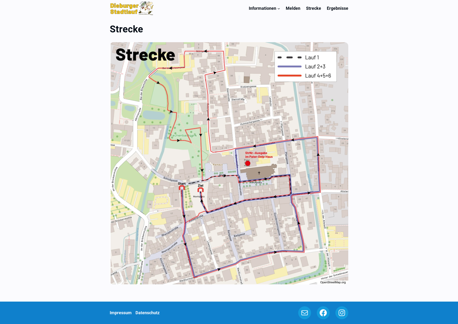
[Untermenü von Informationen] (278, 8)
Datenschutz (147, 312)
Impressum (121, 312)
